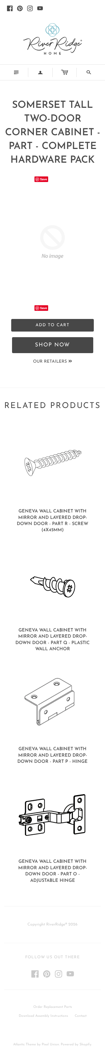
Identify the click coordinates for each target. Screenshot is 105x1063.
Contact (81, 1016)
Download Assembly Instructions (43, 1016)
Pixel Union (50, 1044)
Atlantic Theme (24, 1044)
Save (43, 179)
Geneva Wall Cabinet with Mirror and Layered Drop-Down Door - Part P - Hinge (52, 755)
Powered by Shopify (76, 1044)
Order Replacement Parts (52, 1007)
